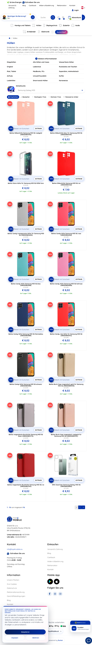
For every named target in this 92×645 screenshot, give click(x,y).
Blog (24, 5)
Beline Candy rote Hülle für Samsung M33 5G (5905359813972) (66, 334)
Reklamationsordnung (15, 592)
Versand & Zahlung (12, 6)
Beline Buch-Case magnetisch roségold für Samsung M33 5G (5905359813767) (66, 435)
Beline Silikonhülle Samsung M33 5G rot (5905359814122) (66, 184)
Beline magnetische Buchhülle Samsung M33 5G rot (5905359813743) (25, 485)
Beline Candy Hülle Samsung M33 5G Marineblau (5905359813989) (26, 334)
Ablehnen (35, 638)
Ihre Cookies (12, 584)
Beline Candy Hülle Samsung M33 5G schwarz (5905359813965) (26, 385)
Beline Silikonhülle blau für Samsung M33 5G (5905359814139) (66, 133)
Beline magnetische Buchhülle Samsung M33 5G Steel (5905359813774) (26, 435)
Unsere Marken (13, 580)
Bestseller (26, 97)
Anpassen (14, 638)
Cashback (32, 5)
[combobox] (50, 90)
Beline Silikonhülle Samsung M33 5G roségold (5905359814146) (26, 133)
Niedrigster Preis (40, 97)
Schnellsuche (20, 86)
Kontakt (72, 5)
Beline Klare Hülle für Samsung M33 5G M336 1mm (26, 183)
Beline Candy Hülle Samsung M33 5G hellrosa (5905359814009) (66, 284)
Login (76, 10)
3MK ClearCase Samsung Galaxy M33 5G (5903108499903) (66, 485)
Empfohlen (14, 97)
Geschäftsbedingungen (16, 596)
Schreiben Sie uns (32, 2)
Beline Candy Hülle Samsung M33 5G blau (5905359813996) (26, 284)
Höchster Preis (56, 97)
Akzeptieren (25, 632)
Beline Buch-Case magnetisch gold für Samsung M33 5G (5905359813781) (66, 385)
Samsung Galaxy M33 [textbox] (26, 90)
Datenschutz (12, 588)
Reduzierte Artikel (71, 97)
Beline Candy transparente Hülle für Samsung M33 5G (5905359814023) (26, 234)
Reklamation (61, 5)
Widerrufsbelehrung (46, 5)
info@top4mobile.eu (15, 549)
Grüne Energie (16, 2)
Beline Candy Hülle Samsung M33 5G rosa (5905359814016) (66, 234)
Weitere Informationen (47, 59)
